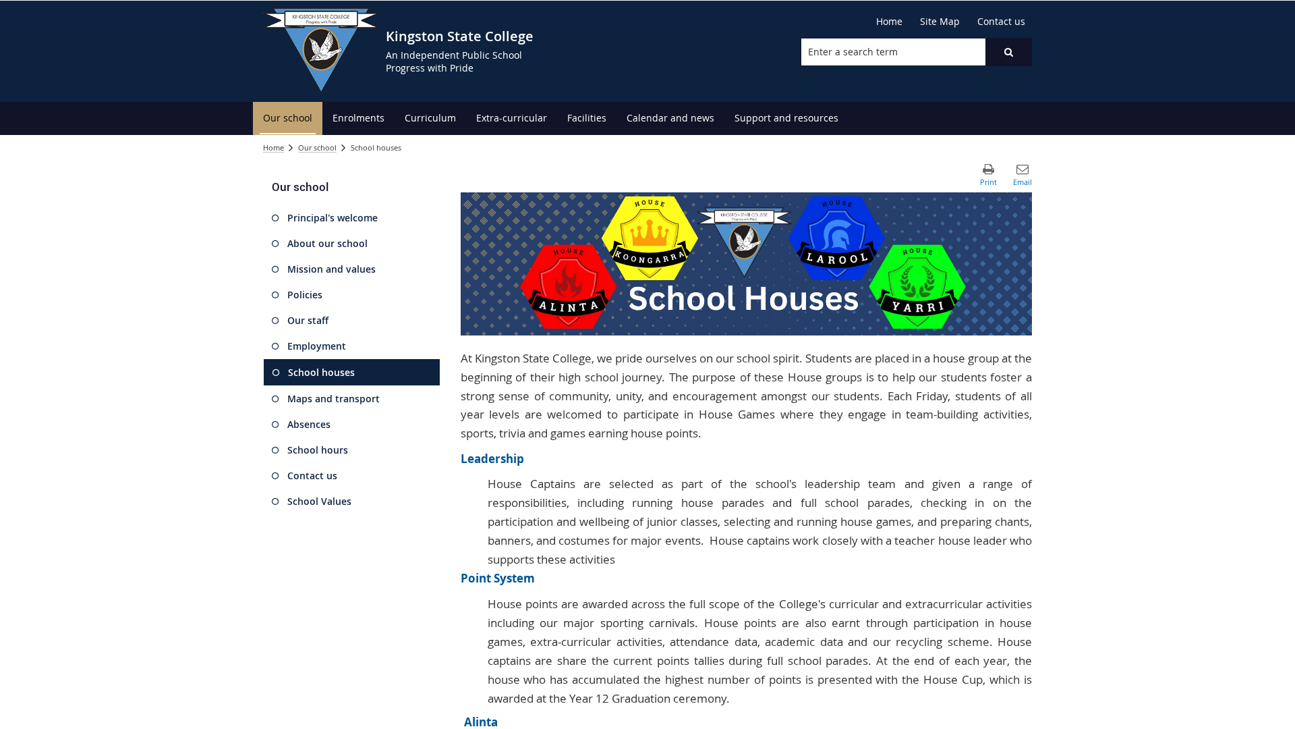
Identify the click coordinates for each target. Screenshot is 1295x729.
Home (273, 147)
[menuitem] (287, 118)
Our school (317, 147)
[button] (1008, 51)
